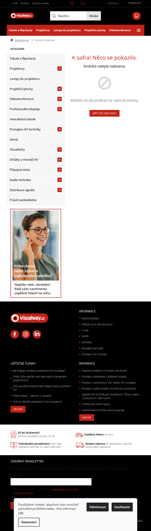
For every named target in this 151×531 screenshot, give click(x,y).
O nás (15, 3)
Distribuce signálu (22, 190)
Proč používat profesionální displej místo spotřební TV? (42, 387)
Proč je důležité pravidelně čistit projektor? (37, 401)
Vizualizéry (17, 149)
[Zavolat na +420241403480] (75, 3)
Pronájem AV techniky (25, 129)
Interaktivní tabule (23, 119)
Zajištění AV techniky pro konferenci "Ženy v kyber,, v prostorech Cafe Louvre (111, 396)
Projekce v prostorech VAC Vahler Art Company (109, 382)
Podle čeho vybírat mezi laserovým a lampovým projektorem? (39, 378)
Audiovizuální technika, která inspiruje (103, 410)
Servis (14, 139)
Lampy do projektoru (25, 79)
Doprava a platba (40, 3)
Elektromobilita (90, 318)
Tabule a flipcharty (23, 58)
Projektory (17, 69)
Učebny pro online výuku (96, 404)
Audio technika (20, 180)
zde (20, 513)
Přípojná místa (20, 170)
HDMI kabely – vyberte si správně (32, 395)
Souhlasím (122, 507)
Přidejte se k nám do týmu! (97, 324)
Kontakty (25, 3)
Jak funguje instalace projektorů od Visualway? (39, 370)
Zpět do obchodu (104, 113)
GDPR (85, 336)
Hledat (93, 16)
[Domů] (21, 40)
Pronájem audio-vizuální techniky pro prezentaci (109, 388)
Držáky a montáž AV (24, 160)
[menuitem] (20, 30)
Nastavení (28, 522)
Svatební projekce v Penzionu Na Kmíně (104, 370)
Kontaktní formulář (92, 348)
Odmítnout (97, 507)
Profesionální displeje (25, 109)
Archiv (17, 409)
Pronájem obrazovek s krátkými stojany (104, 376)
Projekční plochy (21, 89)
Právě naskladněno (23, 200)
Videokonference (22, 99)
